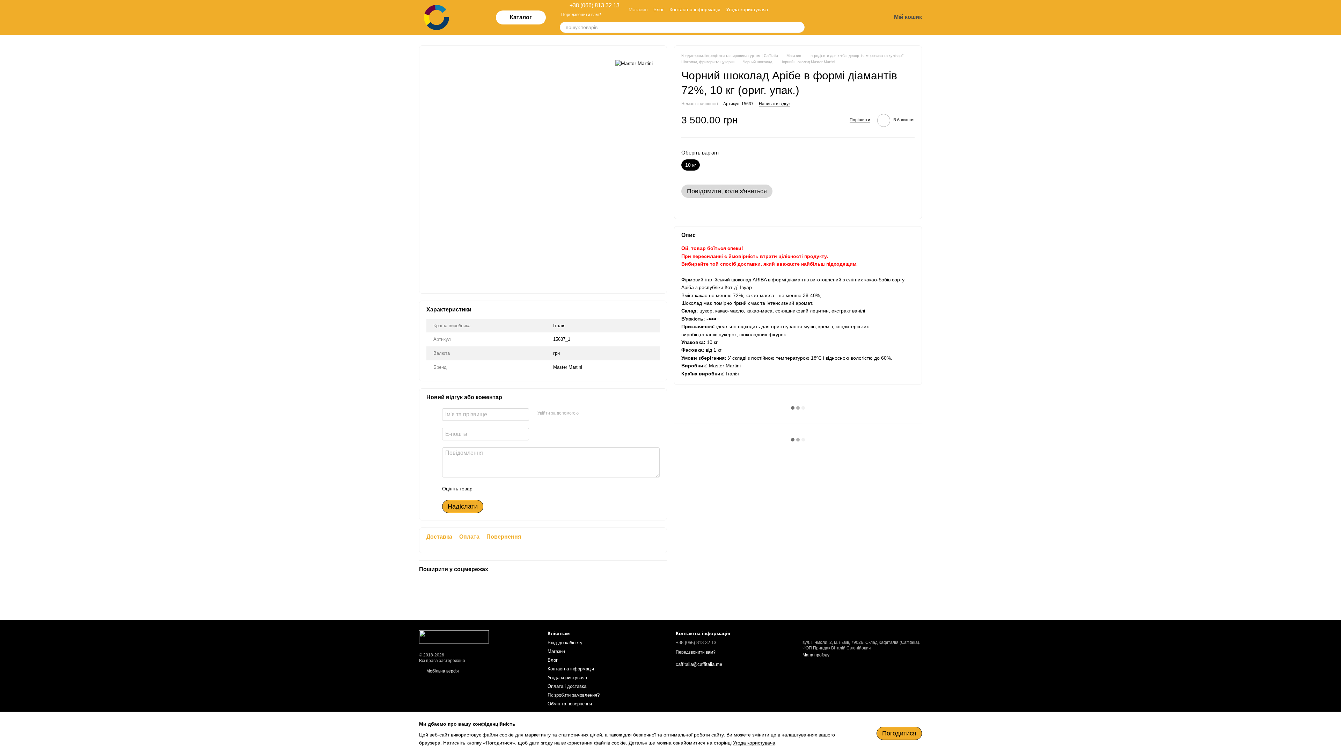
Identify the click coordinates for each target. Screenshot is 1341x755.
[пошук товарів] (799, 27)
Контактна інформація (694, 9)
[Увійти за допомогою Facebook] (586, 413)
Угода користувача (747, 9)
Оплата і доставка (567, 686)
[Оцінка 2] (495, 488)
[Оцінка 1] (484, 488)
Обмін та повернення (570, 703)
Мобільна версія (442, 671)
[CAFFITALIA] (454, 636)
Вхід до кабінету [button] (565, 642)
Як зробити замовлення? (574, 695)
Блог (658, 9)
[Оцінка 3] (506, 488)
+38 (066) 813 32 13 (595, 5)
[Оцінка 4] (517, 488)
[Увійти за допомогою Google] (597, 413)
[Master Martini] (634, 63)
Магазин (638, 9)
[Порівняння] (831, 17)
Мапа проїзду (816, 655)
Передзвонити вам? (581, 14)
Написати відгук (774, 103)
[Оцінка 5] (528, 488)
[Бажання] (849, 17)
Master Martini (567, 367)
